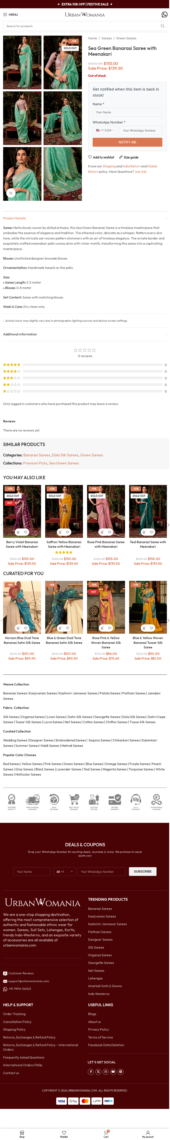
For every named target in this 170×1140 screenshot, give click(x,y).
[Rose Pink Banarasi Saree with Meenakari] (106, 511)
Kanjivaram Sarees (102, 916)
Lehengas (95, 978)
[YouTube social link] (113, 1072)
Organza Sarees (100, 955)
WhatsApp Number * (109, 122)
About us (94, 1022)
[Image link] (42, 902)
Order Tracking (14, 1014)
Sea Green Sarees (64, 463)
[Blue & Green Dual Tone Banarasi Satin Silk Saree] (64, 607)
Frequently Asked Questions (23, 1057)
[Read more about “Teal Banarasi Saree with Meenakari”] (144, 532)
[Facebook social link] (91, 1072)
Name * (98, 104)
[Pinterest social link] (121, 1072)
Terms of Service (100, 1037)
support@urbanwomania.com (28, 981)
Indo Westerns (98, 994)
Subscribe (143, 872)
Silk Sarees (96, 947)
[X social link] (98, 1072)
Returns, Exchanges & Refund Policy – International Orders (40, 1047)
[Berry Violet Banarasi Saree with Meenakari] (22, 511)
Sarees (107, 38)
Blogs (92, 1014)
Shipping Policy (14, 1030)
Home (92, 38)
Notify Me (127, 142)
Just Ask (141, 171)
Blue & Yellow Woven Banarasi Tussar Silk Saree (148, 642)
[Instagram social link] (106, 1072)
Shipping (109, 166)
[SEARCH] (162, 26)
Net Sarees (96, 970)
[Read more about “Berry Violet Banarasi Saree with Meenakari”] (18, 532)
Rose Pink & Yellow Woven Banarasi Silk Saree (106, 642)
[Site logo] (85, 14)
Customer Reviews (20, 973)
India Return (132, 166)
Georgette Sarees (101, 963)
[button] (18, 628)
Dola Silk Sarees (65, 455)
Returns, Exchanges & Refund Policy (29, 1037)
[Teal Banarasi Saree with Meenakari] (148, 511)
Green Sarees (126, 38)
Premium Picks (35, 463)
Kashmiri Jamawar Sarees (107, 924)
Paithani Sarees (99, 932)
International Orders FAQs (22, 1065)
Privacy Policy (98, 1030)
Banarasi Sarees (36, 455)
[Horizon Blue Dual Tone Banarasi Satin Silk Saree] (22, 607)
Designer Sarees (100, 940)
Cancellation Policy (17, 1022)
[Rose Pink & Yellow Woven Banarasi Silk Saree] (106, 607)
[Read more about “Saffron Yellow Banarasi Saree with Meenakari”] (60, 532)
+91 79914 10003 (19, 989)
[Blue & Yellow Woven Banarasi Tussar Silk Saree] (148, 607)
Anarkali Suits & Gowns (105, 986)
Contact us (11, 1073)
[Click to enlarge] (11, 193)
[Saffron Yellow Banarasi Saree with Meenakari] (64, 511)
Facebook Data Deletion (106, 1045)
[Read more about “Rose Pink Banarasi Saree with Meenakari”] (102, 532)
